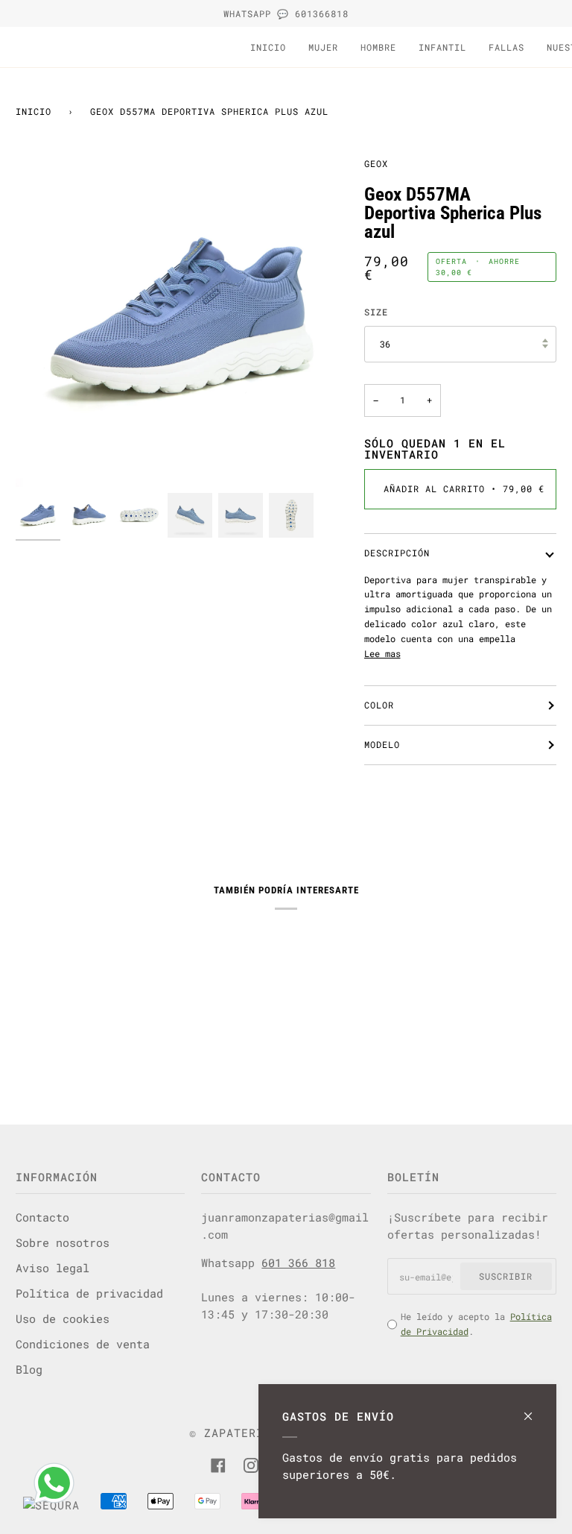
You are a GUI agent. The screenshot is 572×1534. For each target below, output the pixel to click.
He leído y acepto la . (476, 1323)
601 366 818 (298, 1262)
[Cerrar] (534, 1409)
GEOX (376, 163)
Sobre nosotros (62, 1242)
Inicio (33, 111)
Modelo (382, 744)
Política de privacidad (89, 1293)
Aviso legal (52, 1267)
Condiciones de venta (83, 1343)
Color (379, 705)
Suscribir (506, 1276)
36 (385, 344)
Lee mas (382, 653)
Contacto (42, 1217)
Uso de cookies (62, 1318)
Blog (29, 1369)
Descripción (397, 553)
